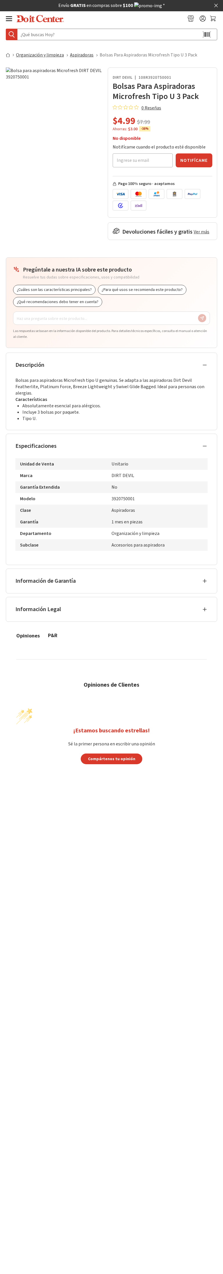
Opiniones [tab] (28, 635)
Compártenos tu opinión (111, 758)
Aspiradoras (81, 55)
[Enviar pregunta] (202, 318)
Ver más (201, 232)
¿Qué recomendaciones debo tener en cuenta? (57, 302)
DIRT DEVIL (122, 77)
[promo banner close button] (216, 5)
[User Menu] (202, 18)
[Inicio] (10, 55)
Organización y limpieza (40, 55)
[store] (190, 18)
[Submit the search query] (11, 34)
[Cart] (213, 18)
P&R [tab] (52, 635)
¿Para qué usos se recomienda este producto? (142, 290)
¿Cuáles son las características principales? (54, 290)
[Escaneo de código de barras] (207, 34)
